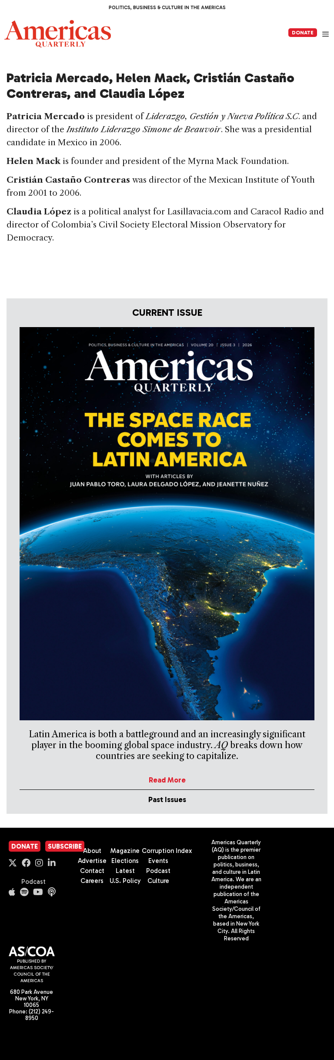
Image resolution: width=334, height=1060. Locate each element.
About (92, 851)
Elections (125, 861)
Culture (158, 881)
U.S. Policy (125, 881)
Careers (92, 881)
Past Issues (167, 799)
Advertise (92, 861)
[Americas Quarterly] (57, 34)
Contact (92, 871)
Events (158, 861)
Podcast (33, 882)
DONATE (303, 32)
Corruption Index (167, 851)
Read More (167, 780)
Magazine (125, 851)
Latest (125, 871)
